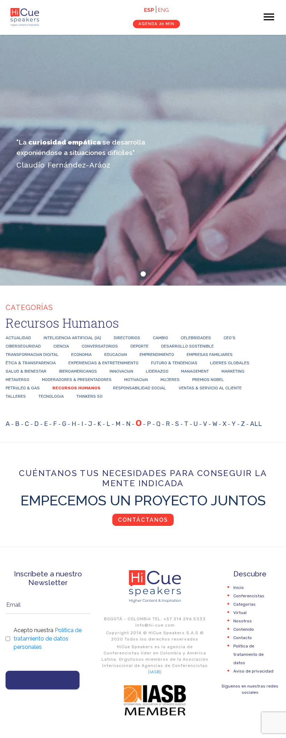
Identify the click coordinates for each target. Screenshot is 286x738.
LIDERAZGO (157, 371)
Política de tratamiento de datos (248, 654)
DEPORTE (139, 346)
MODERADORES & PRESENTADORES (77, 379)
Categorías (244, 604)
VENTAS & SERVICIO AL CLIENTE (210, 388)
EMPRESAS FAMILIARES (210, 354)
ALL (256, 424)
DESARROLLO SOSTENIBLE (187, 346)
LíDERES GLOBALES (229, 362)
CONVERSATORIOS (100, 346)
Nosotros (242, 621)
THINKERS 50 (89, 396)
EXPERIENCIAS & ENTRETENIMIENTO (103, 362)
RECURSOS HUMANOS (76, 388)
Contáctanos (143, 519)
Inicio (238, 587)
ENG (163, 10)
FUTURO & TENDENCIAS (174, 362)
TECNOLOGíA (51, 396)
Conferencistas (248, 595)
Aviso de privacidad (253, 671)
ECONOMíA (81, 354)
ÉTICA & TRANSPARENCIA (31, 362)
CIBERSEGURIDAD (23, 346)
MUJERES (170, 379)
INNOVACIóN (121, 371)
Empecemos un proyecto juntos (143, 500)
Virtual (240, 612)
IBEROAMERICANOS (78, 371)
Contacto (242, 637)
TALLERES (16, 396)
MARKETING (232, 371)
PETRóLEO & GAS (23, 388)
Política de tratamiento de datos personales (48, 638)
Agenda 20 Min (156, 23)
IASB (155, 671)
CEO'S (229, 337)
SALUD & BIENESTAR (26, 371)
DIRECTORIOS (127, 337)
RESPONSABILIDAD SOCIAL (139, 388)
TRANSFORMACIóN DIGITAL (32, 354)
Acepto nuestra (48, 638)
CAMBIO (160, 337)
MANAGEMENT (195, 371)
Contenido (243, 629)
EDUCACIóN (115, 354)
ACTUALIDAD (18, 337)
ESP (149, 10)
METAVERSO (17, 379)
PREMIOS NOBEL (208, 379)
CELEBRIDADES (196, 337)
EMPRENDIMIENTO (157, 354)
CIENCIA (61, 346)
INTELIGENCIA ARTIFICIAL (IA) (72, 337)
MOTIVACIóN (136, 379)
